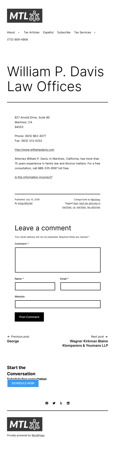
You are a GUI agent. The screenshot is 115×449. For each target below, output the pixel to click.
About (11, 32)
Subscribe (63, 32)
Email (64, 278)
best (75, 203)
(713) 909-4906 (17, 39)
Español (48, 32)
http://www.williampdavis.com (34, 149)
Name (19, 278)
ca (74, 207)
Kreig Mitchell (25, 203)
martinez (81, 207)
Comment (22, 243)
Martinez (95, 199)
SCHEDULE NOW (23, 383)
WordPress (38, 435)
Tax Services (82, 32)
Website (20, 296)
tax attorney (93, 207)
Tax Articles (31, 32)
